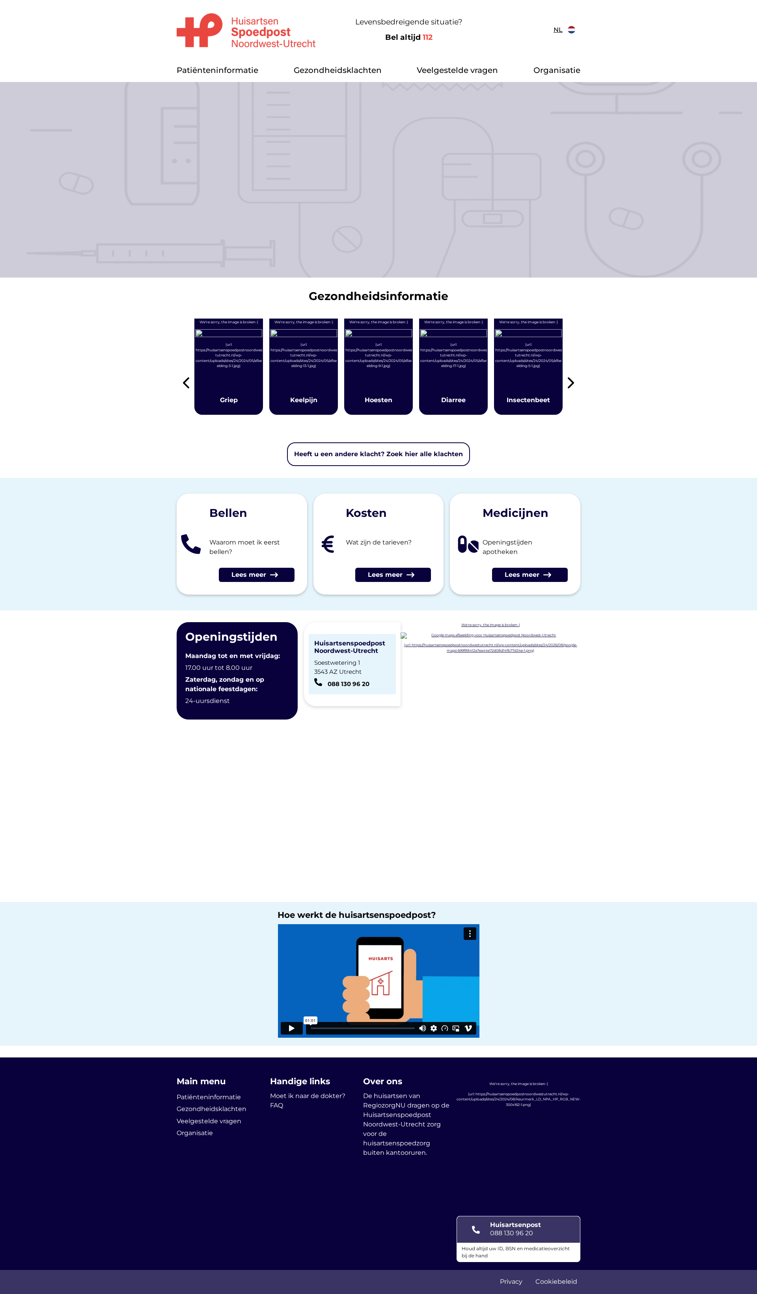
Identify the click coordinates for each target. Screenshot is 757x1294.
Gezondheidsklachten (338, 70)
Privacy (511, 1281)
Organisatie (556, 70)
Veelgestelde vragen (457, 70)
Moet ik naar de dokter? (307, 1096)
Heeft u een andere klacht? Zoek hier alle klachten (378, 454)
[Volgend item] (570, 384)
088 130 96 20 (511, 1233)
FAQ (276, 1105)
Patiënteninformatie (217, 70)
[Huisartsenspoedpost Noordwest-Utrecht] (246, 30)
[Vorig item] (186, 384)
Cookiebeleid (556, 1281)
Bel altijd (409, 37)
